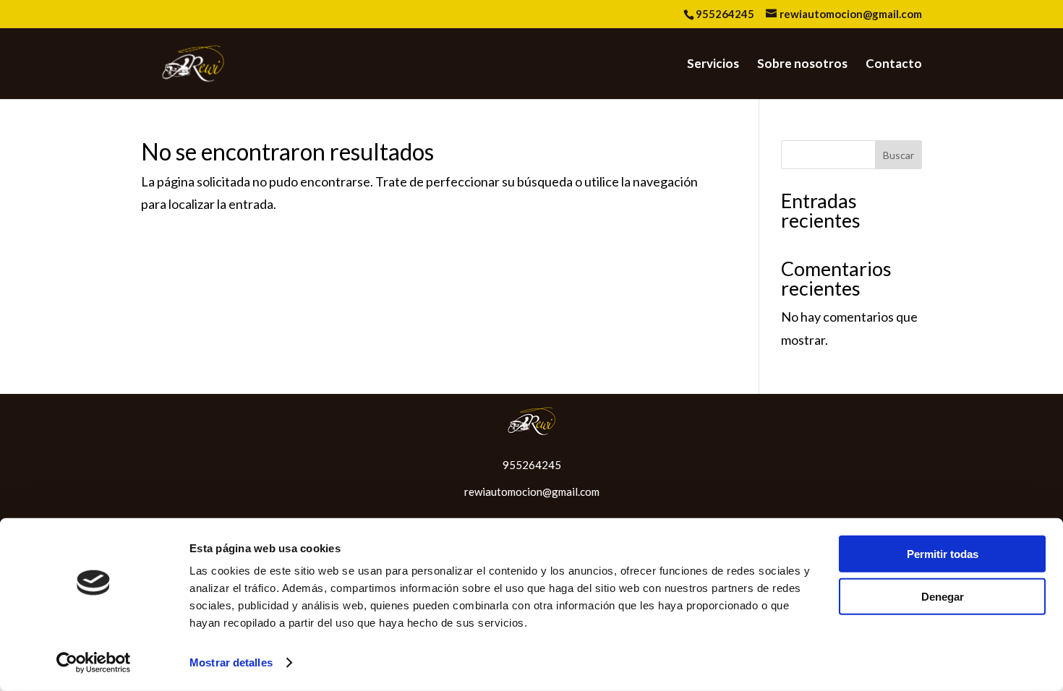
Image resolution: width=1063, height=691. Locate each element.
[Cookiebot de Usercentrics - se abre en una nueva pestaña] (93, 663)
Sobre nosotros (802, 65)
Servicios (713, 65)
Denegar (942, 596)
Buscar (898, 155)
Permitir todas (942, 554)
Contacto (894, 65)
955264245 (725, 13)
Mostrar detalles (231, 662)
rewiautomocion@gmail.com (531, 491)
